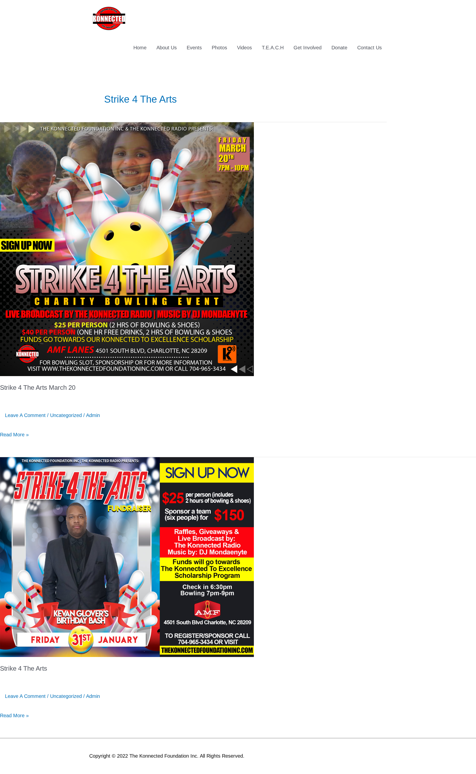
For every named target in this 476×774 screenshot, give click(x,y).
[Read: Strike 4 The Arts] (127, 556)
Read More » (14, 431)
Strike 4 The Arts (23, 668)
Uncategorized (66, 415)
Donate (339, 47)
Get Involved (308, 47)
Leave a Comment (25, 415)
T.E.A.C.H (273, 47)
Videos (244, 47)
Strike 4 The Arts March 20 (37, 387)
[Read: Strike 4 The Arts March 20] (127, 248)
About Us (166, 47)
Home (140, 47)
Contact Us (369, 47)
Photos (219, 47)
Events (194, 47)
